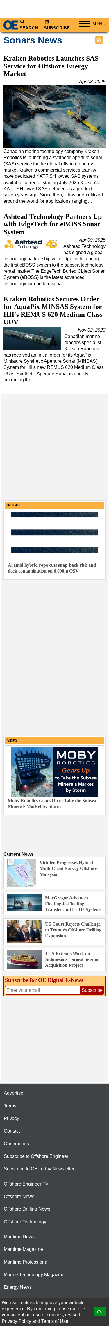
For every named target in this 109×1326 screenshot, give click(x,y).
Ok (100, 1311)
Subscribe (57, 28)
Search (28, 28)
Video (12, 740)
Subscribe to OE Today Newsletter (39, 1168)
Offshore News (19, 1196)
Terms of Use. (55, 1321)
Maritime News (19, 1236)
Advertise (13, 1093)
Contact (12, 1130)
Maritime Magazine (23, 1249)
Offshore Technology (25, 1221)
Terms (10, 1105)
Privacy (11, 1118)
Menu (99, 24)
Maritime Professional (26, 1262)
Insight (13, 505)
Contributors (16, 1143)
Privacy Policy (16, 1321)
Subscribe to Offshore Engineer (36, 1156)
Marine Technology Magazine (34, 1274)
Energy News (18, 1287)
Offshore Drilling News (27, 1209)
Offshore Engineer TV (26, 1183)
